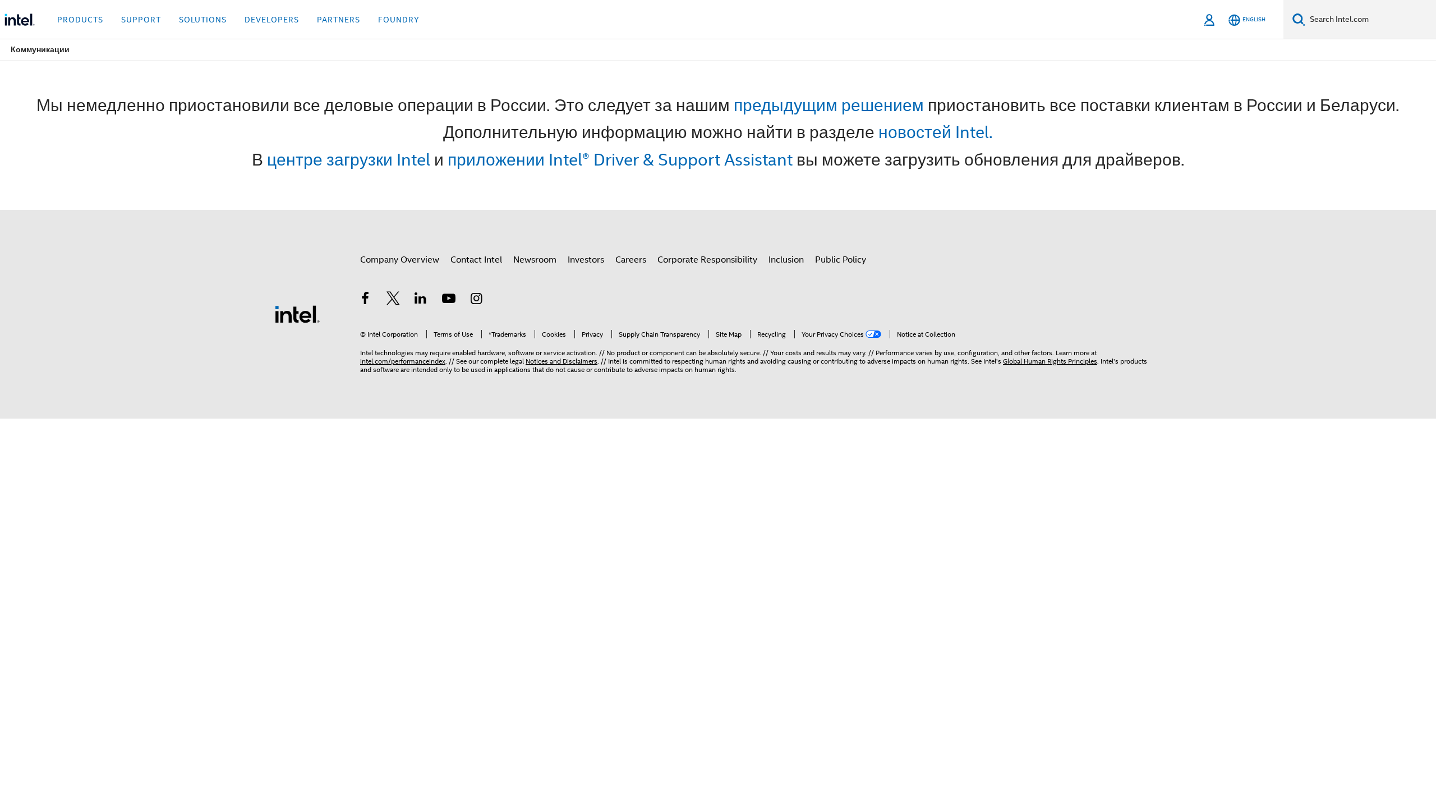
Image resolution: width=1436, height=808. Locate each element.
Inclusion (786, 259)
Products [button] (80, 20)
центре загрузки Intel (348, 159)
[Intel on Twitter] (393, 300)
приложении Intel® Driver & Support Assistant (620, 159)
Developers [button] (272, 20)
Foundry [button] (399, 20)
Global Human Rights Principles (1050, 361)
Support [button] (141, 20)
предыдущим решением (829, 105)
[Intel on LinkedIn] (420, 300)
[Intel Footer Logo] (297, 313)
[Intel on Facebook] (365, 300)
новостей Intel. (935, 132)
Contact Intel (476, 259)
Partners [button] (338, 20)
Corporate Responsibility (707, 259)
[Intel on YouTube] (448, 300)
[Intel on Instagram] (476, 300)
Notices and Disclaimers (561, 361)
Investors (586, 259)
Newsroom (534, 259)
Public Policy (840, 259)
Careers (630, 259)
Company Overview (399, 259)
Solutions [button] (203, 20)
